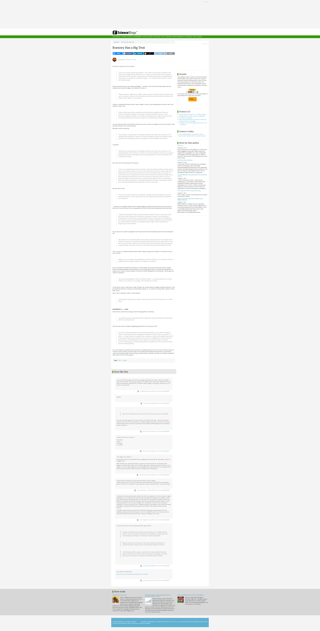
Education (157, 36)
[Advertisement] (160, 14)
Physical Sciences (127, 36)
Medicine (169, 36)
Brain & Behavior (178, 36)
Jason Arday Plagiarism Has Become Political (191, 134)
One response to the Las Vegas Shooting (189, 190)
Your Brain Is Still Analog (185, 118)
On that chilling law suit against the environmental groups (192, 175)
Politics (120, 360)
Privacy (138, 621)
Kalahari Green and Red (119, 595)
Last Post (180, 145)
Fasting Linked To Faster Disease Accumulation (192, 116)
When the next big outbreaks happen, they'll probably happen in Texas (157, 595)
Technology (188, 36)
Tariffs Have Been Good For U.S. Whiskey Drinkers (192, 114)
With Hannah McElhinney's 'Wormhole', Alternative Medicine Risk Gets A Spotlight (192, 120)
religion (125, 360)
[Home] (128, 33)
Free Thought (197, 36)
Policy (163, 36)
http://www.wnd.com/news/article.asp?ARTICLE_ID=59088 (132, 574)
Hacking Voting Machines (185, 160)
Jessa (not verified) (149, 566)
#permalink (166, 391)
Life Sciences (116, 36)
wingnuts (126, 526)
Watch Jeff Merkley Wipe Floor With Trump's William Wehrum (190, 199)
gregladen (116, 42)
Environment (137, 36)
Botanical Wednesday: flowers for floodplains (191, 595)
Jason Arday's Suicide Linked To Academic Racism (192, 136)
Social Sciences (148, 36)
